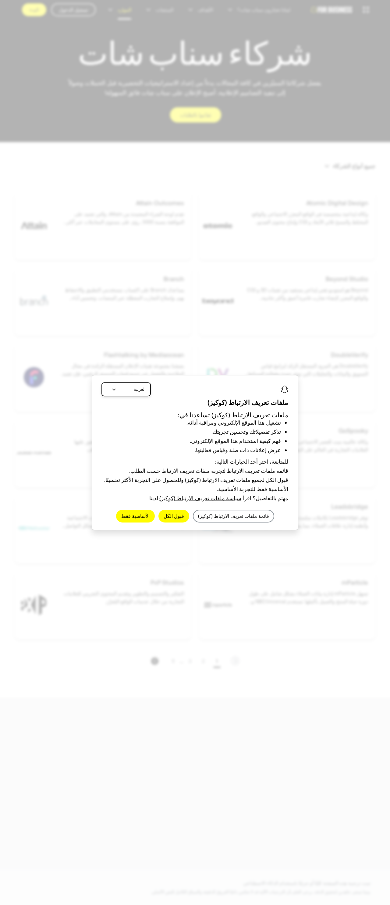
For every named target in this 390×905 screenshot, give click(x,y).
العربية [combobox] (140, 389)
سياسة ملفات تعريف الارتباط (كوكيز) (200, 498)
